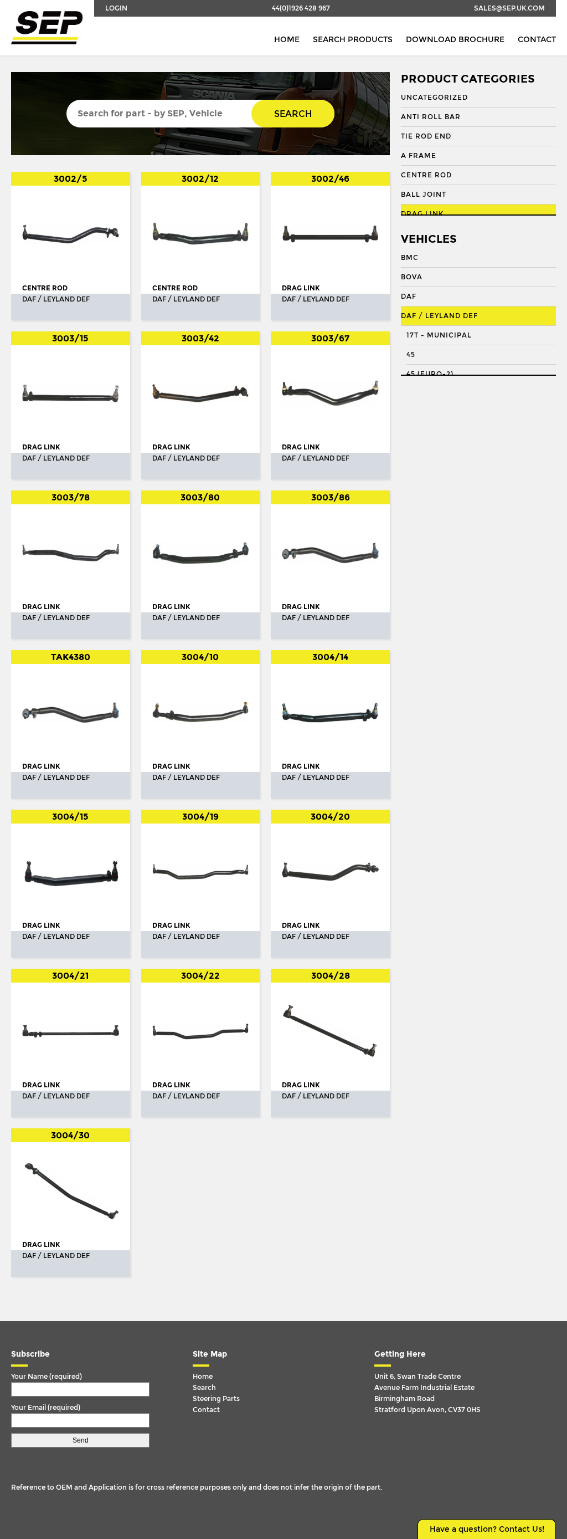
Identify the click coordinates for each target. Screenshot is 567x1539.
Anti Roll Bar (431, 117)
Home (287, 39)
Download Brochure (455, 39)
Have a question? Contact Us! (487, 1529)
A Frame (418, 156)
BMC (410, 258)
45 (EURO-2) (429, 374)
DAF (408, 296)
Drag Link (422, 214)
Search (293, 114)
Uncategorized (434, 97)
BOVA (411, 277)
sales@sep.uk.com (509, 8)
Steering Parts (216, 1399)
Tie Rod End (426, 136)
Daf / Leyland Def (439, 316)
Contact (537, 39)
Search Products (353, 39)
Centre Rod (426, 175)
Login (116, 8)
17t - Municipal (439, 335)
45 (410, 355)
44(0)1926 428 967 (301, 8)
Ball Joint (423, 194)
